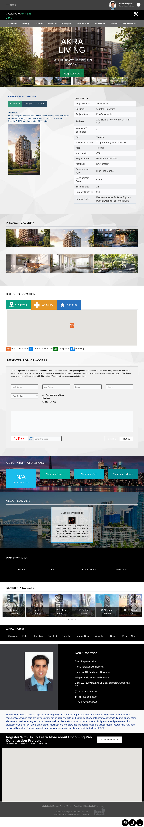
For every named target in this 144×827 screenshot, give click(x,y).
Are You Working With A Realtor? (52, 396)
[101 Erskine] (37, 605)
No (46, 402)
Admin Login (46, 806)
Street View (47, 305)
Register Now (129, 23)
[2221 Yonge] (83, 605)
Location (38, 23)
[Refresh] (30, 439)
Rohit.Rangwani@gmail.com (89, 667)
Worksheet (100, 23)
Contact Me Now (109, 739)
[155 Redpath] (60, 605)
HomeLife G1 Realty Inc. (93, 672)
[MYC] (13, 605)
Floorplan (67, 23)
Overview (12, 23)
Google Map (21, 304)
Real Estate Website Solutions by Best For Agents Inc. (72, 814)
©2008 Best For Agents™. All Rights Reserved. (72, 812)
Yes (54, 402)
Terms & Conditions (75, 806)
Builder (114, 23)
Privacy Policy (59, 806)
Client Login (89, 806)
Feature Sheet (83, 23)
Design (28, 103)
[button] (72, 325)
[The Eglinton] (106, 605)
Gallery (25, 23)
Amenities (72, 305)
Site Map (99, 806)
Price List (52, 23)
